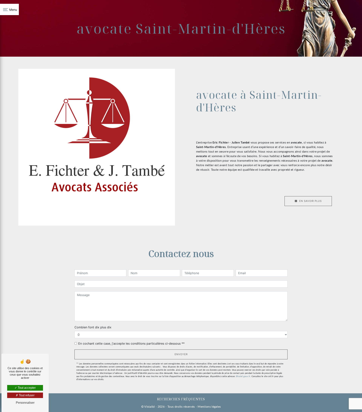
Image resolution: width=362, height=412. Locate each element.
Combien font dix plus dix (92, 327)
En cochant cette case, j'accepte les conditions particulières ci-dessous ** (131, 343)
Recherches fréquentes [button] (181, 399)
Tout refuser (26, 395)
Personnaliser (25, 402)
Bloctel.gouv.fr (243, 376)
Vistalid (149, 406)
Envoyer (181, 354)
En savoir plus (310, 200)
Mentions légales (209, 406)
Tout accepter (26, 387)
